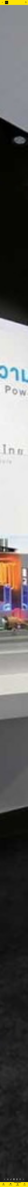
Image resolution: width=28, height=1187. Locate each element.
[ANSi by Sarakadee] (14, 2)
